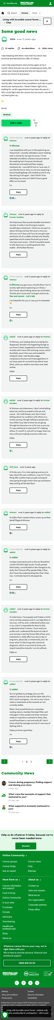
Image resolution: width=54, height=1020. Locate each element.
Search (14, 13)
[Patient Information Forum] (48, 973)
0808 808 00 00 (27, 963)
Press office (34, 910)
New (47, 21)
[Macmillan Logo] (10, 973)
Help (30, 866)
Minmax (13, 141)
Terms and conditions (10, 995)
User (50, 3)
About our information (36, 995)
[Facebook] (17, 982)
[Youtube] (30, 982)
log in (35, 124)
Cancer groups (9, 862)
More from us (10, 879)
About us (6, 938)
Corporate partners (37, 905)
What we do (34, 895)
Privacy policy (7, 998)
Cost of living (8, 893)
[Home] (27, 3)
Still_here (14, 467)
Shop (5, 934)
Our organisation (36, 900)
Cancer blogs (9, 866)
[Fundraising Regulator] (31, 973)
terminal (6, 115)
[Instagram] (37, 982)
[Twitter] (23, 982)
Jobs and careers (36, 891)
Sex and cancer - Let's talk (22, 296)
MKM (12, 39)
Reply (18, 192)
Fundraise (7, 907)
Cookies (31, 991)
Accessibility (32, 998)
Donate (26, 846)
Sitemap (32, 871)
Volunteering (8, 922)
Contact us (33, 886)
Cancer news (34, 862)
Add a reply (16, 123)
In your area (8, 903)
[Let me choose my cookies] (4, 1015)
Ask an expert (9, 871)
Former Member (17, 217)
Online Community (13, 855)
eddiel (13, 337)
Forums (24, 13)
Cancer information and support (11, 887)
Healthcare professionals (9, 927)
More (9, 3)
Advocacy (7, 917)
